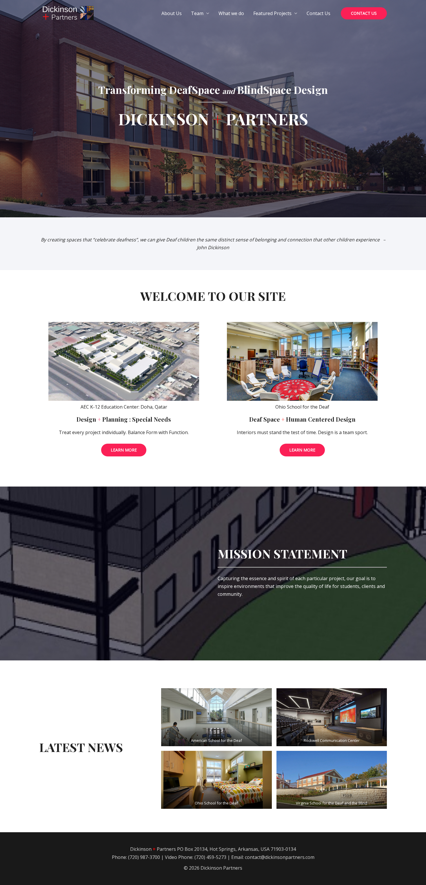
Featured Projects (272, 13)
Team (197, 13)
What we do (231, 13)
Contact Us (318, 13)
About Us (171, 13)
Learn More (124, 450)
